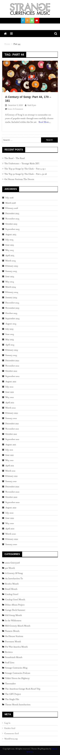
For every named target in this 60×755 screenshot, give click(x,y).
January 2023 (11, 355)
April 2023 (9, 344)
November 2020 (12, 491)
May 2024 (9, 281)
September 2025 (12, 229)
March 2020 (10, 533)
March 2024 (10, 287)
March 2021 (10, 470)
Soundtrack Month (13, 657)
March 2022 (10, 407)
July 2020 (9, 512)
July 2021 (9, 449)
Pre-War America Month (16, 646)
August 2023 (10, 323)
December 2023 (12, 302)
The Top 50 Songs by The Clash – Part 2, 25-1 (25, 168)
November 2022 (12, 365)
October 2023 (11, 313)
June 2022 (9, 392)
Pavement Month (13, 641)
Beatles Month (12, 583)
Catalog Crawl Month (15, 599)
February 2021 (11, 476)
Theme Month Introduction (17, 704)
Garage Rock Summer (15, 610)
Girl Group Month (13, 615)
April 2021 (9, 465)
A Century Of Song (14, 573)
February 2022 (11, 413)
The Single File (12, 699)
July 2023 (9, 329)
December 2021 (12, 423)
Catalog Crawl (11, 594)
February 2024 (11, 292)
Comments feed (11, 733)
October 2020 (11, 497)
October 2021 (11, 434)
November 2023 (12, 308)
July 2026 (9, 197)
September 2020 (12, 502)
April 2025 (9, 255)
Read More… (45, 122)
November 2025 (12, 218)
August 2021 (10, 444)
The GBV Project (13, 694)
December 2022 (12, 360)
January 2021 (10, 481)
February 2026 (11, 208)
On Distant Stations (14, 636)
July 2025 (9, 239)
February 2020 (11, 539)
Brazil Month (11, 589)
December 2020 (12, 486)
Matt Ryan (32, 105)
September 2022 (12, 376)
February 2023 (11, 350)
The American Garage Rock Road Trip (22, 688)
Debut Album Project (15, 604)
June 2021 (9, 455)
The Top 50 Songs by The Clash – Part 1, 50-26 (25, 174)
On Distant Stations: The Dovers (19, 179)
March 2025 (10, 260)
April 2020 (9, 528)
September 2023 (12, 318)
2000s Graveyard (12, 562)
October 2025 (11, 224)
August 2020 (10, 507)
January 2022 (11, 418)
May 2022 (9, 397)
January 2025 (11, 271)
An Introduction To (14, 578)
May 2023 (9, 339)
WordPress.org (11, 738)
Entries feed (9, 728)
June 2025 (9, 245)
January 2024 (11, 297)
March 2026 (10, 203)
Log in (7, 723)
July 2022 (9, 386)
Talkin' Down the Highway (17, 678)
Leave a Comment (15, 109)
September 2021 (12, 439)
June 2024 (9, 276)
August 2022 (10, 381)
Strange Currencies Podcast (17, 673)
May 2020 (9, 523)
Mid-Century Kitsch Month (17, 625)
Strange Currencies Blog (16, 667)
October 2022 (11, 371)
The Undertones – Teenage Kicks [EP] (21, 163)
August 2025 (10, 234)
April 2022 (9, 402)
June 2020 (9, 518)
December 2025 (12, 213)
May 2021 (9, 460)
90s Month (10, 568)
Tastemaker (10, 683)
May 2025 (9, 250)
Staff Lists (9, 662)
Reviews (9, 652)
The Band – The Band (14, 158)
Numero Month (12, 631)
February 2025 (11, 266)
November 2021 (12, 428)
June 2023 (9, 334)
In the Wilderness (13, 620)
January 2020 (11, 544)
